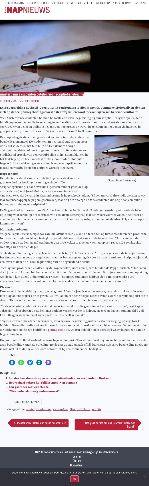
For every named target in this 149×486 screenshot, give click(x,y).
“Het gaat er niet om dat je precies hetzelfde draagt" (109, 425)
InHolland (83, 409)
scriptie (96, 409)
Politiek (45, 3)
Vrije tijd (88, 3)
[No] (144, 477)
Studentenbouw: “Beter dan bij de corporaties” (40, 423)
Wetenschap (103, 3)
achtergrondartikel (38, 409)
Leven (35, 402)
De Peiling (140, 3)
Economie (32, 3)
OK (74, 479)
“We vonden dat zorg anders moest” (34, 391)
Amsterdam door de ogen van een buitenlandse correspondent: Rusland (59, 378)
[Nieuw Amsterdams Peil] (27, 12)
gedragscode (56, 330)
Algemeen (22, 402)
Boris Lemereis (32, 101)
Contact (77, 461)
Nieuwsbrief (76, 465)
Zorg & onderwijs (122, 3)
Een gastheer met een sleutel (29, 387)
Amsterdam (60, 409)
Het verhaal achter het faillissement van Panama (43, 382)
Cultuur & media (16, 3)
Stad (78, 3)
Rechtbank (58, 3)
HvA (72, 409)
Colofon (77, 456)
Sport (70, 3)
